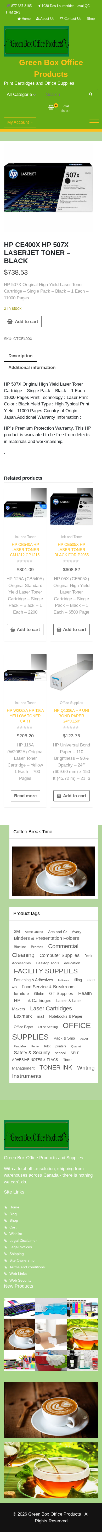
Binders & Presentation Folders (46, 938)
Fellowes (63, 980)
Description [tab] (20, 355)
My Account (18, 122)
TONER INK (55, 1067)
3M (17, 931)
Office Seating (48, 1027)
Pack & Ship (64, 1038)
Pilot (47, 1046)
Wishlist (15, 1234)
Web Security (20, 1280)
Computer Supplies (59, 955)
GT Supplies (61, 993)
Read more (25, 795)
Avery (76, 932)
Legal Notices (20, 1247)
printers (60, 1046)
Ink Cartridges (38, 1000)
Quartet (76, 1046)
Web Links (18, 1273)
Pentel (35, 1046)
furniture (21, 993)
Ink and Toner (25, 537)
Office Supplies (71, 703)
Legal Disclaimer (23, 1240)
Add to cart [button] (28, 629)
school (60, 1053)
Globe (39, 994)
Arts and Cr (57, 932)
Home (26, 19)
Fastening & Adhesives (33, 980)
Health (85, 993)
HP (17, 1000)
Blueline (20, 947)
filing (78, 980)
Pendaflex (20, 1046)
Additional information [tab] (31, 367)
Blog (13, 1214)
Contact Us (72, 19)
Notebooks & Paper (65, 1016)
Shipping (16, 1254)
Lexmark (23, 1016)
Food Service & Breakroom (48, 986)
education (72, 963)
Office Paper (23, 1027)
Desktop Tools (47, 963)
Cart (12, 1227)
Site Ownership (22, 1260)
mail (40, 1016)
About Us (46, 19)
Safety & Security (32, 1052)
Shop (91, 19)
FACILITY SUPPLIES (46, 971)
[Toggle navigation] (94, 122)
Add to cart (26, 321)
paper (84, 1038)
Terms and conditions (27, 1267)
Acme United (34, 932)
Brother (37, 947)
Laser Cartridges (51, 1008)
